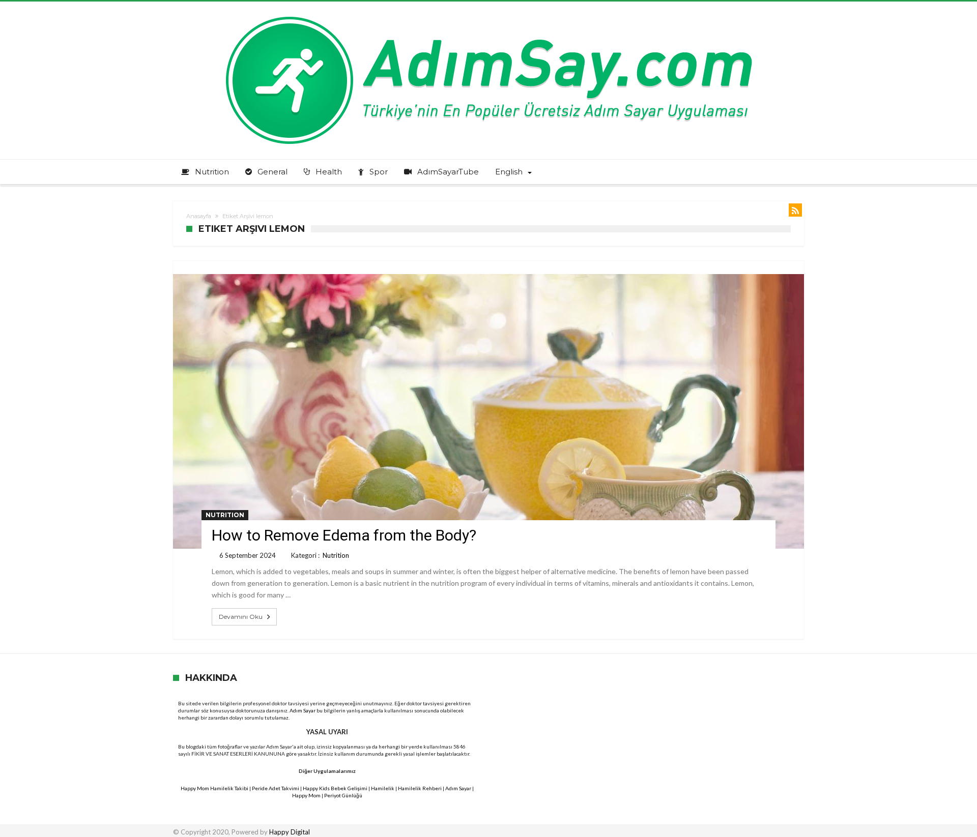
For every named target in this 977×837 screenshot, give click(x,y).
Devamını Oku (241, 616)
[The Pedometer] (488, 16)
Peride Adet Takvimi (275, 788)
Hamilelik (382, 788)
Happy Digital (289, 832)
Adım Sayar (302, 710)
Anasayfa (198, 216)
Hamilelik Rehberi (420, 788)
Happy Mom (306, 795)
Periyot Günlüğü (343, 795)
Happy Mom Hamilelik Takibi (214, 788)
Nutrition (225, 515)
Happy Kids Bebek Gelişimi (335, 788)
